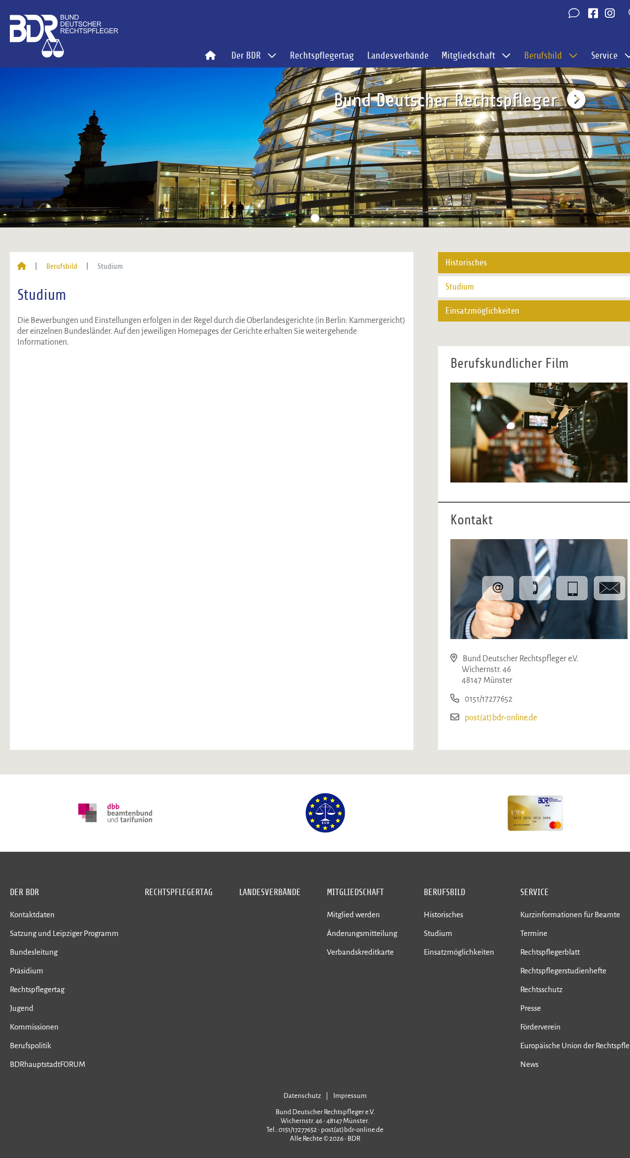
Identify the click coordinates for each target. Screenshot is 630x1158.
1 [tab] (300, 218)
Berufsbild (61, 266)
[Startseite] (21, 266)
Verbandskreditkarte (360, 952)
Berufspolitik (30, 1045)
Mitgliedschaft (355, 892)
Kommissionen (34, 1027)
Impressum (350, 1095)
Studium (438, 933)
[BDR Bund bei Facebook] (593, 13)
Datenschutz (302, 1095)
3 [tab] (329, 218)
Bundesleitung (34, 952)
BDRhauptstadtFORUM (47, 1064)
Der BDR (24, 892)
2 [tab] (315, 218)
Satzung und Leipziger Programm (64, 933)
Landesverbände (398, 56)
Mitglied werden (353, 914)
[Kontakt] (574, 13)
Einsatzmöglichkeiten (459, 952)
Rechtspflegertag (322, 56)
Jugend (21, 1008)
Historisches (443, 914)
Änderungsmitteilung (362, 933)
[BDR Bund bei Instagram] (610, 13)
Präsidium (26, 970)
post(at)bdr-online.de (501, 717)
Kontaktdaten (32, 914)
